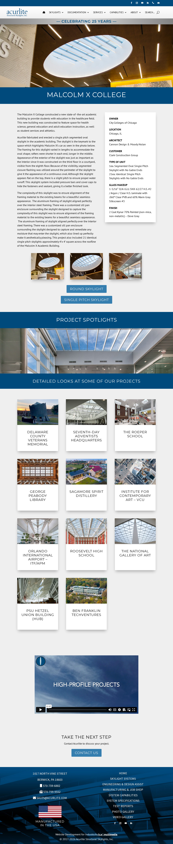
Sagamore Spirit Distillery (86, 494)
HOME (123, 773)
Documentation (77, 12)
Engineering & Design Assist (123, 784)
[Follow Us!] (131, 3)
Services (98, 12)
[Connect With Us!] (148, 3)
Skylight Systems (123, 779)
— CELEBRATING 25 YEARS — (86, 21)
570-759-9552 (51, 792)
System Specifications (123, 801)
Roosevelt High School (86, 553)
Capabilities (116, 12)
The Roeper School (135, 434)
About (134, 12)
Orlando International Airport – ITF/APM (38, 557)
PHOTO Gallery (123, 812)
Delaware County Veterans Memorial (37, 438)
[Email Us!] (158, 3)
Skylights (54, 12)
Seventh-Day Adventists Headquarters (86, 436)
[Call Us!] (153, 3)
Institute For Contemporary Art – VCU (135, 496)
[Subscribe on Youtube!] (142, 3)
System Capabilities (123, 795)
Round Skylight (86, 289)
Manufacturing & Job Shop (123, 790)
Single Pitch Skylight (86, 300)
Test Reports (123, 806)
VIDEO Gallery (123, 817)
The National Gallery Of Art (135, 553)
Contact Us (86, 753)
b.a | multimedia (107, 834)
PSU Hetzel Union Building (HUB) (37, 615)
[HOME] (44, 12)
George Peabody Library (38, 496)
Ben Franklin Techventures (86, 613)
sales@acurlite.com (52, 798)
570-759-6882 (51, 786)
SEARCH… (150, 12)
